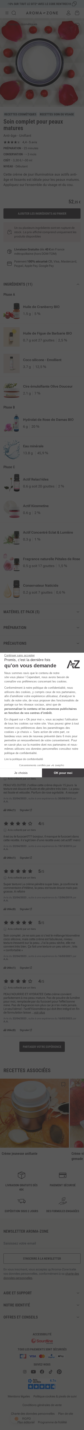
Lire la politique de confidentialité (23, 759)
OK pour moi (63, 773)
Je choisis (21, 773)
